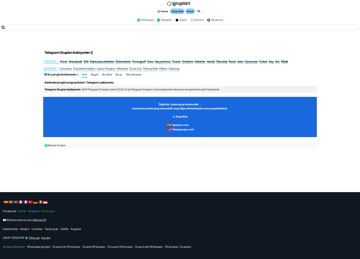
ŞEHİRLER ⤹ (51, 68)
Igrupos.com (181, 124)
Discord (199, 19)
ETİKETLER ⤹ (51, 61)
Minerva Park (150, 68)
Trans (150, 61)
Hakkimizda (10, 229)
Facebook (217, 19)
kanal (190, 11)
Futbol (263, 61)
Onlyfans (187, 61)
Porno (64, 61)
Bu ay (119, 74)
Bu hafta (107, 74)
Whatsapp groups (38, 246)
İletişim (24, 229)
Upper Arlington (106, 68)
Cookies (37, 229)
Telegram (166, 19)
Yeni (84, 74)
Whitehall (122, 68)
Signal (183, 19)
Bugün (94, 74)
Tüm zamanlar (133, 74)
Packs (232, 61)
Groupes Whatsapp (120, 246)
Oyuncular (251, 61)
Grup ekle (177, 11)
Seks (240, 61)
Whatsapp (147, 19)
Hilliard (163, 68)
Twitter (22, 211)
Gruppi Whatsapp (93, 246)
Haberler (200, 61)
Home (164, 11)
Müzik (284, 61)
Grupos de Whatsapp (149, 246)
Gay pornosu (163, 61)
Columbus (65, 68)
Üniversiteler (123, 61)
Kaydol (45, 237)
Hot (277, 61)
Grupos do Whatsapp (66, 246)
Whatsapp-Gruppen (178, 246)
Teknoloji (221, 61)
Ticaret (176, 61)
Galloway (174, 68)
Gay (271, 61)
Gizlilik (64, 229)
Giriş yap (34, 237)
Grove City (135, 68)
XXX (86, 61)
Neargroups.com (183, 129)
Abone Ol (39, 220)
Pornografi (139, 61)
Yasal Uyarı (51, 229)
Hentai (211, 61)
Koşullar (76, 229)
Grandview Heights (84, 68)
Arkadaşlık (75, 61)
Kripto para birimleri (102, 61)
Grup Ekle (181, 116)
